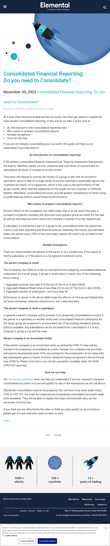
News (32, 108)
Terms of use (43, 511)
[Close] (106, 528)
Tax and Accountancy (20, 379)
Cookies (23, 511)
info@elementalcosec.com (73, 515)
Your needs (100, 499)
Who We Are (74, 499)
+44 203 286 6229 (99, 515)
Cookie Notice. (11, 536)
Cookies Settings (27, 541)
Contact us (102, 505)
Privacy (31, 511)
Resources (89, 505)
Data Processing (11, 515)
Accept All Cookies (47, 541)
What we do (87, 499)
